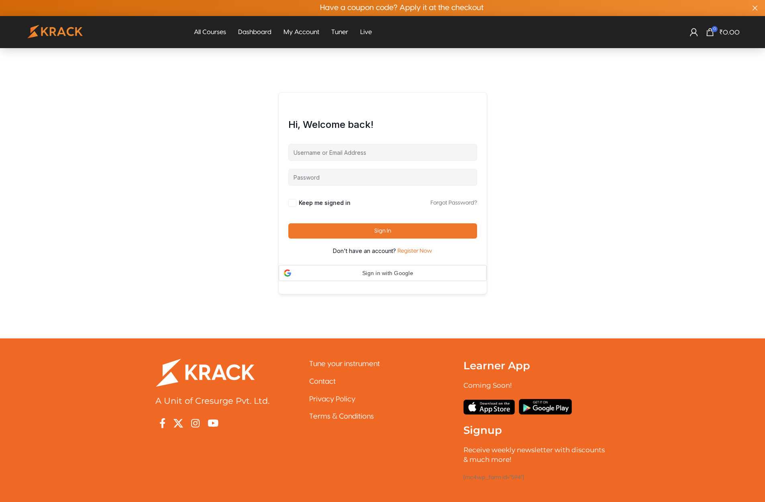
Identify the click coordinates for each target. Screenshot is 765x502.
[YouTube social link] (213, 424)
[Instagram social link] (195, 424)
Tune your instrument (344, 363)
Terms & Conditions (341, 416)
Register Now (415, 251)
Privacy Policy (332, 399)
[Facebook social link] (162, 424)
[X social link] (178, 424)
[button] (383, 273)
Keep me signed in (325, 202)
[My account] (694, 32)
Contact (322, 381)
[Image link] (205, 372)
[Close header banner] (755, 8)
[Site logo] (55, 32)
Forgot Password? (453, 203)
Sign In (382, 231)
